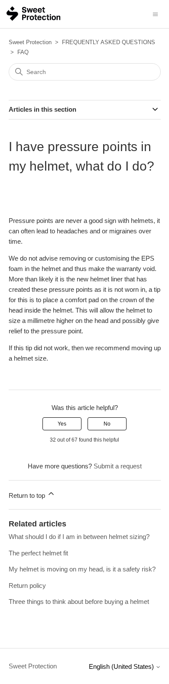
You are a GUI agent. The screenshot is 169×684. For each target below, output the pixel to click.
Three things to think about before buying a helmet (79, 601)
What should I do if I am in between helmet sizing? (79, 536)
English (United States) (122, 666)
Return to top (28, 495)
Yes (62, 424)
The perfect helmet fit (38, 553)
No (107, 424)
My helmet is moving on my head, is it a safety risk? (82, 569)
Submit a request (118, 466)
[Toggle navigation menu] (155, 13)
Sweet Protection (30, 42)
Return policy (27, 585)
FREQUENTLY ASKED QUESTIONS (108, 42)
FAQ (23, 52)
